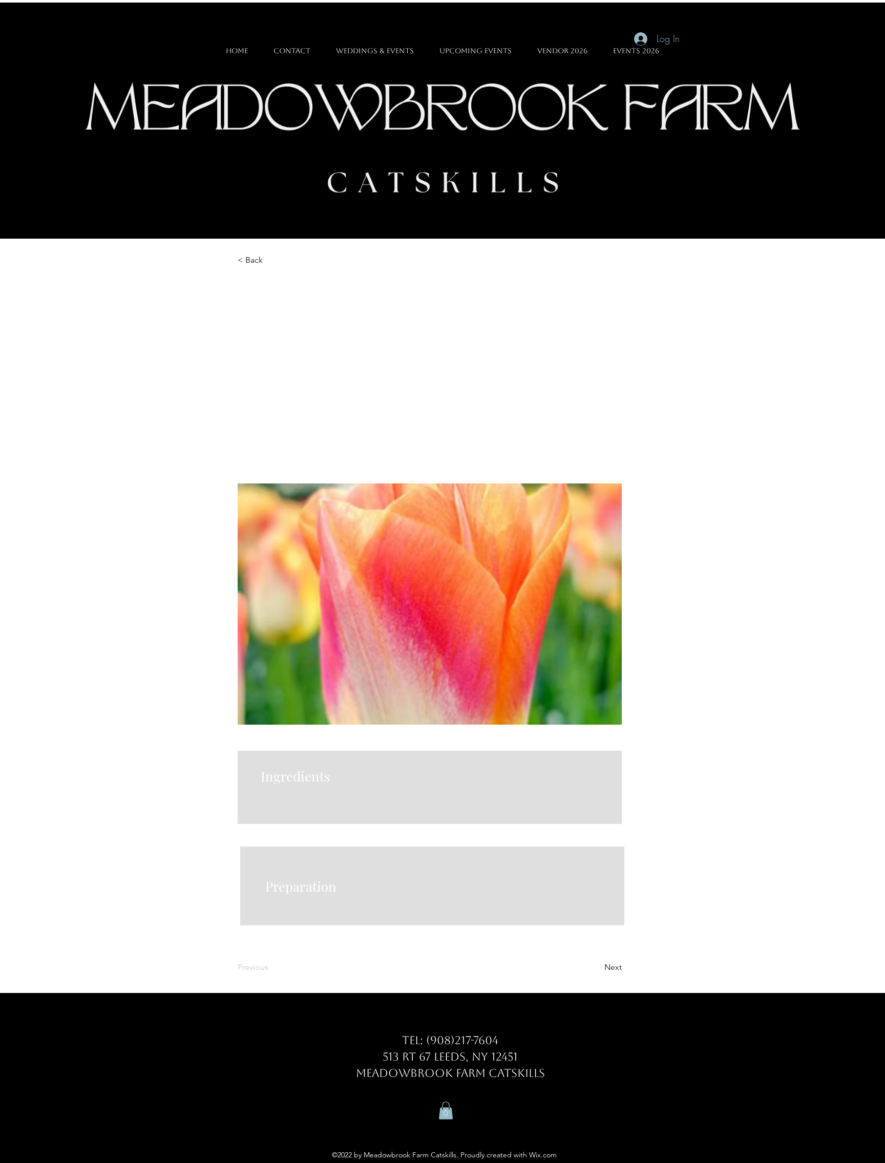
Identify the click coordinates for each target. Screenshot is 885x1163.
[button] (445, 1110)
